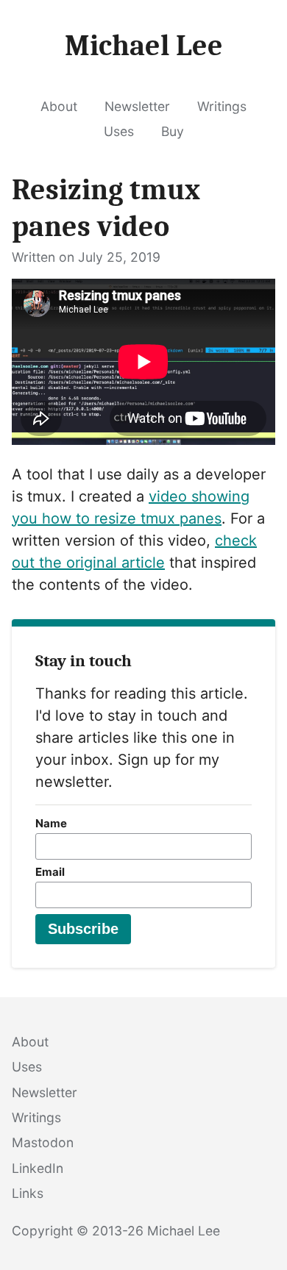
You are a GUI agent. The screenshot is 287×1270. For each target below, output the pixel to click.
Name (51, 823)
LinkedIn (37, 1168)
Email (50, 872)
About (58, 106)
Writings (222, 106)
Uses (119, 131)
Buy (172, 131)
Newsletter (137, 106)
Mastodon (43, 1142)
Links (27, 1193)
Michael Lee (183, 1230)
